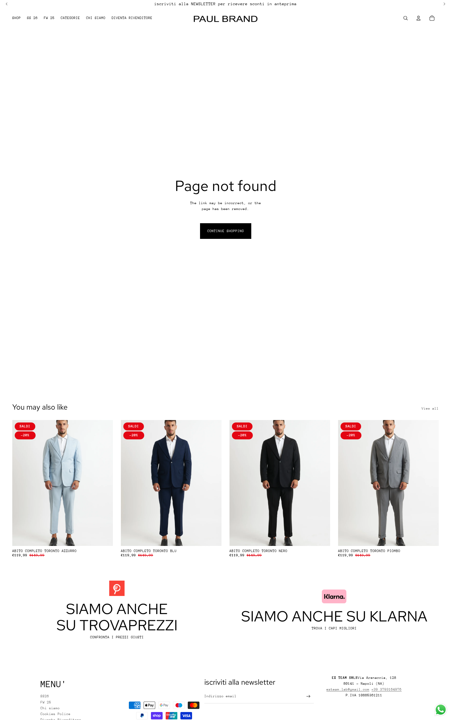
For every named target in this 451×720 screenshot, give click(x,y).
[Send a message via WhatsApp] (441, 709)
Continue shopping (225, 231)
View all (430, 409)
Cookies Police (55, 714)
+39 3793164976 (387, 689)
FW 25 (45, 702)
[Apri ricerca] (405, 18)
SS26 (44, 696)
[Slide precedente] (21, 483)
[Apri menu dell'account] (418, 18)
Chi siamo (50, 708)
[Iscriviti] (308, 696)
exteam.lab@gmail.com (347, 689)
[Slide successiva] (103, 483)
